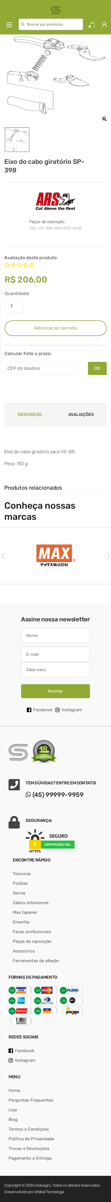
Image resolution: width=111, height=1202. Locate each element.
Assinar (55, 691)
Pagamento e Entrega (30, 1158)
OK (97, 368)
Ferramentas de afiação (36, 960)
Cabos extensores (31, 902)
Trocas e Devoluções (29, 1148)
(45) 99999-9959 (57, 795)
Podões (20, 883)
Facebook (43, 709)
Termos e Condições (29, 1129)
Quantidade (17, 293)
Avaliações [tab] (81, 414)
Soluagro (42, 1185)
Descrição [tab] (30, 414)
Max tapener (25, 912)
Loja (13, 1109)
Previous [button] (3, 555)
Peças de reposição (47, 221)
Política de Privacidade (31, 1138)
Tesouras (22, 873)
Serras (19, 893)
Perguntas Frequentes (31, 1100)
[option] (55, 78)
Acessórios (24, 951)
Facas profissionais (32, 931)
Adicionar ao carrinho (55, 328)
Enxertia (21, 922)
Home (14, 1090)
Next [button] (108, 555)
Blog (13, 1119)
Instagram (72, 709)
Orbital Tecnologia (49, 1191)
